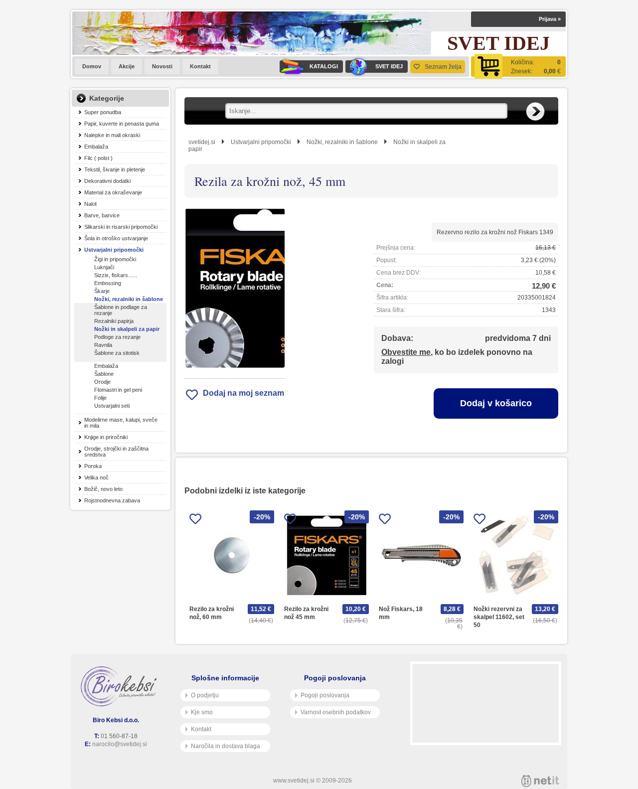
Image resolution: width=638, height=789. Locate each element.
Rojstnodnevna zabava (112, 500)
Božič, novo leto (103, 489)
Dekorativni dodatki (107, 181)
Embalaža (96, 147)
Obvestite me (406, 352)
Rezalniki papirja (114, 321)
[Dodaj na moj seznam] (195, 520)
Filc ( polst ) (98, 158)
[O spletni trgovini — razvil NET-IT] (540, 781)
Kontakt (200, 66)
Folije (100, 398)
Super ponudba (102, 112)
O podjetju (205, 695)
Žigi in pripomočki (115, 259)
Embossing (107, 283)
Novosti (162, 66)
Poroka (93, 466)
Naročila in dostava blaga (225, 746)
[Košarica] (518, 66)
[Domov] (120, 686)
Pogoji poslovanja (325, 695)
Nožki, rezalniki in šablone (128, 299)
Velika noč (96, 477)
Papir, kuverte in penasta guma (121, 124)
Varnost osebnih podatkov (336, 712)
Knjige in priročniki (106, 437)
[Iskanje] (535, 111)
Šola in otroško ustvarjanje (116, 238)
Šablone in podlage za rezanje (120, 310)
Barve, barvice (102, 215)
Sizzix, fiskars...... (115, 275)
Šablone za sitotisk (117, 353)
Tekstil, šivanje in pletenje (114, 169)
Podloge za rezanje (117, 337)
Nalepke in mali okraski (112, 135)
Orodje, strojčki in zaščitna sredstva (116, 452)
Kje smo (202, 712)
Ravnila (103, 345)
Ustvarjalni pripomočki (114, 250)
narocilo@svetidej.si (119, 744)
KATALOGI (324, 66)
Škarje (102, 291)
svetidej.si (201, 142)
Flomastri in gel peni (118, 390)
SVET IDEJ (389, 66)
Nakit (90, 204)
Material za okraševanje (113, 192)
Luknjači (104, 267)
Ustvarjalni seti (112, 406)
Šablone (104, 374)
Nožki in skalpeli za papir (127, 329)
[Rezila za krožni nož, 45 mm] (234, 288)
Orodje (102, 382)
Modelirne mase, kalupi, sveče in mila (121, 423)
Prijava (550, 19)
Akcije (127, 66)
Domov (91, 66)
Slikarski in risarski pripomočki (121, 227)
